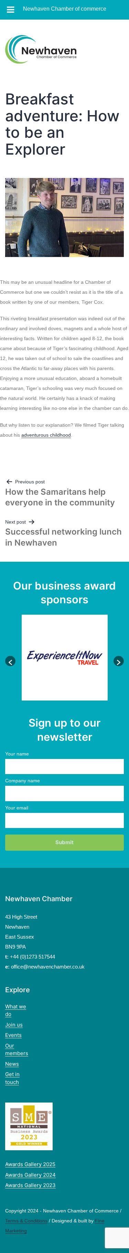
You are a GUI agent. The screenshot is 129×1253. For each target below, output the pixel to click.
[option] (64, 658)
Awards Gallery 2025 (30, 1164)
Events (13, 1035)
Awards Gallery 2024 (30, 1175)
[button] (10, 661)
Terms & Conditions (26, 1220)
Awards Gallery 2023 (30, 1185)
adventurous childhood (46, 435)
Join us (14, 1024)
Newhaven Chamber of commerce (64, 9)
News (12, 1064)
